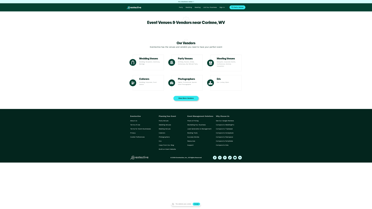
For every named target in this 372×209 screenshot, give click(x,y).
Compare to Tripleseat (224, 129)
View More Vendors (186, 98)
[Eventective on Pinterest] (225, 157)
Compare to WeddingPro (225, 125)
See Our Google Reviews (225, 121)
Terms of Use (135, 125)
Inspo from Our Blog (166, 145)
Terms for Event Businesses (140, 129)
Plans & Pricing (192, 121)
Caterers (162, 133)
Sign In (222, 7)
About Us (133, 121)
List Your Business (210, 7)
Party (181, 7)
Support (190, 145)
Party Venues (163, 121)
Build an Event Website (167, 149)
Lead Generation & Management (199, 129)
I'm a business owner (185, 1)
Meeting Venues (164, 129)
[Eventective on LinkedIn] (240, 157)
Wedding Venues (165, 125)
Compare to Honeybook (224, 133)
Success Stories (193, 137)
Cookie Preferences (137, 137)
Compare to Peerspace (224, 137)
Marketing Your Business (196, 125)
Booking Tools (192, 133)
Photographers (164, 137)
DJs (160, 141)
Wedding (189, 7)
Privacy (133, 133)
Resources (191, 141)
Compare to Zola (222, 145)
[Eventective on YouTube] (235, 157)
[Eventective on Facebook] (215, 157)
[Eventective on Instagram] (220, 157)
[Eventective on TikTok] (230, 157)
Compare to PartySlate (224, 141)
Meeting (198, 7)
